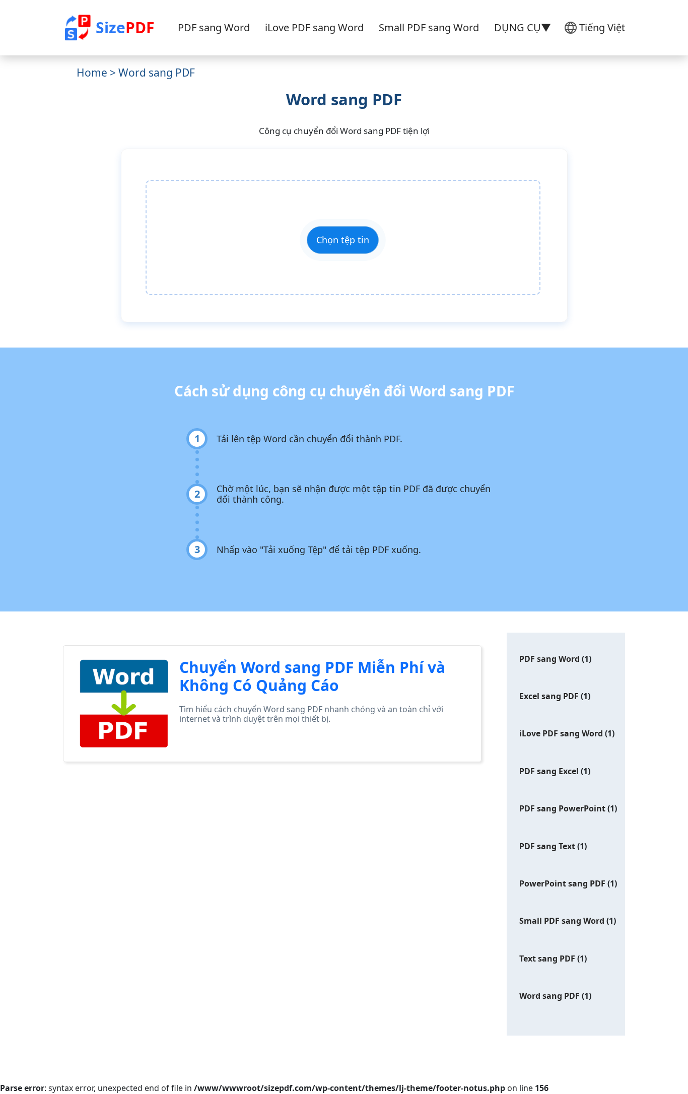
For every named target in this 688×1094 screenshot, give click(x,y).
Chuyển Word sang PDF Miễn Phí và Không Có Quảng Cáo (312, 676)
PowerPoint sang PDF (562, 883)
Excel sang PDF (549, 696)
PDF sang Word (214, 27)
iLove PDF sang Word (314, 27)
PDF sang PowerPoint (562, 808)
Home (92, 72)
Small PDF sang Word (429, 27)
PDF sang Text (547, 846)
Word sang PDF (549, 995)
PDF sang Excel (549, 771)
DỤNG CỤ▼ (522, 27)
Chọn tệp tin (342, 240)
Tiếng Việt (602, 27)
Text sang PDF (547, 958)
